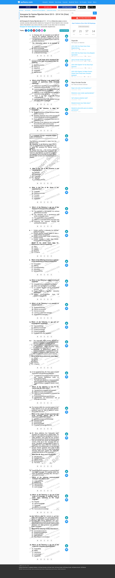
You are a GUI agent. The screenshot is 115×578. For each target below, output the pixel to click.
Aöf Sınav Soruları (59, 567)
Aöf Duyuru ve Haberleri (77, 42)
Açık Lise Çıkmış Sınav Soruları (38, 569)
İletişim (90, 2)
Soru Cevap (58, 2)
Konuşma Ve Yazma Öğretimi (38, 10)
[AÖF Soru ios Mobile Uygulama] (82, 7)
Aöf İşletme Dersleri (76, 567)
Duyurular (65, 2)
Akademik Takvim (73, 2)
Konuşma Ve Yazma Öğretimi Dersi (30, 26)
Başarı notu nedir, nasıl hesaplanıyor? (81, 88)
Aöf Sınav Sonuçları (42, 567)
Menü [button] (94, 2)
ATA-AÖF (28, 7)
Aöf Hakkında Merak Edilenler (79, 84)
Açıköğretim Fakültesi (33, 567)
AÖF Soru (21, 10)
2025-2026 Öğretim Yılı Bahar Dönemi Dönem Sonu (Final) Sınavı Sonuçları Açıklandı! (81, 73)
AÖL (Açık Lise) (47, 7)
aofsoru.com (25, 2)
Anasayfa (45, 2)
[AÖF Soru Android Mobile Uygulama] (92, 7)
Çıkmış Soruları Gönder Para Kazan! (81, 60)
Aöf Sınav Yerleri (50, 567)
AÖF (21, 565)
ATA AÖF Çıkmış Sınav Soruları (25, 569)
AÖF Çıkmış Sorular (67, 567)
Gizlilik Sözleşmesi (62, 569)
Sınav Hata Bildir (64, 30)
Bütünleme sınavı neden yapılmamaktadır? (82, 93)
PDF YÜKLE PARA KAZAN (83, 18)
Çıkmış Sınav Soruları (51, 10)
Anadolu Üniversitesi (23, 567)
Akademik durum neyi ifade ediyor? (81, 103)
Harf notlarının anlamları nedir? (79, 98)
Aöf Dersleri (27, 10)
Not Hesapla (83, 2)
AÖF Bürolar (83, 567)
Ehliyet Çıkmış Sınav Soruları (51, 569)
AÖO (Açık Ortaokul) (67, 7)
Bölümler (51, 2)
